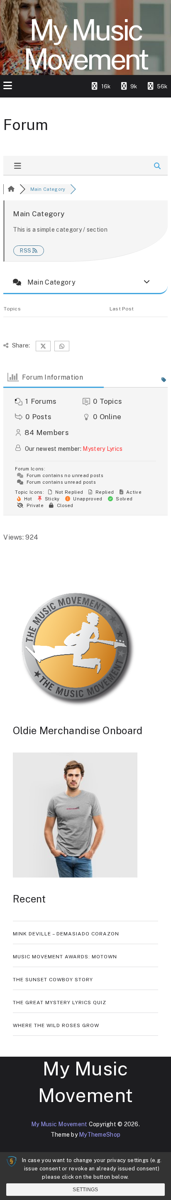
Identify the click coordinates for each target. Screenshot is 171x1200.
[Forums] (11, 189)
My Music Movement (85, 44)
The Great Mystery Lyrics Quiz (59, 1002)
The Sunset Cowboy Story (53, 979)
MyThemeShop (99, 1134)
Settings (85, 1189)
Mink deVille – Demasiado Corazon (66, 934)
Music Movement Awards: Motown (65, 957)
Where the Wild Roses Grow (56, 1025)
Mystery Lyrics (102, 448)
